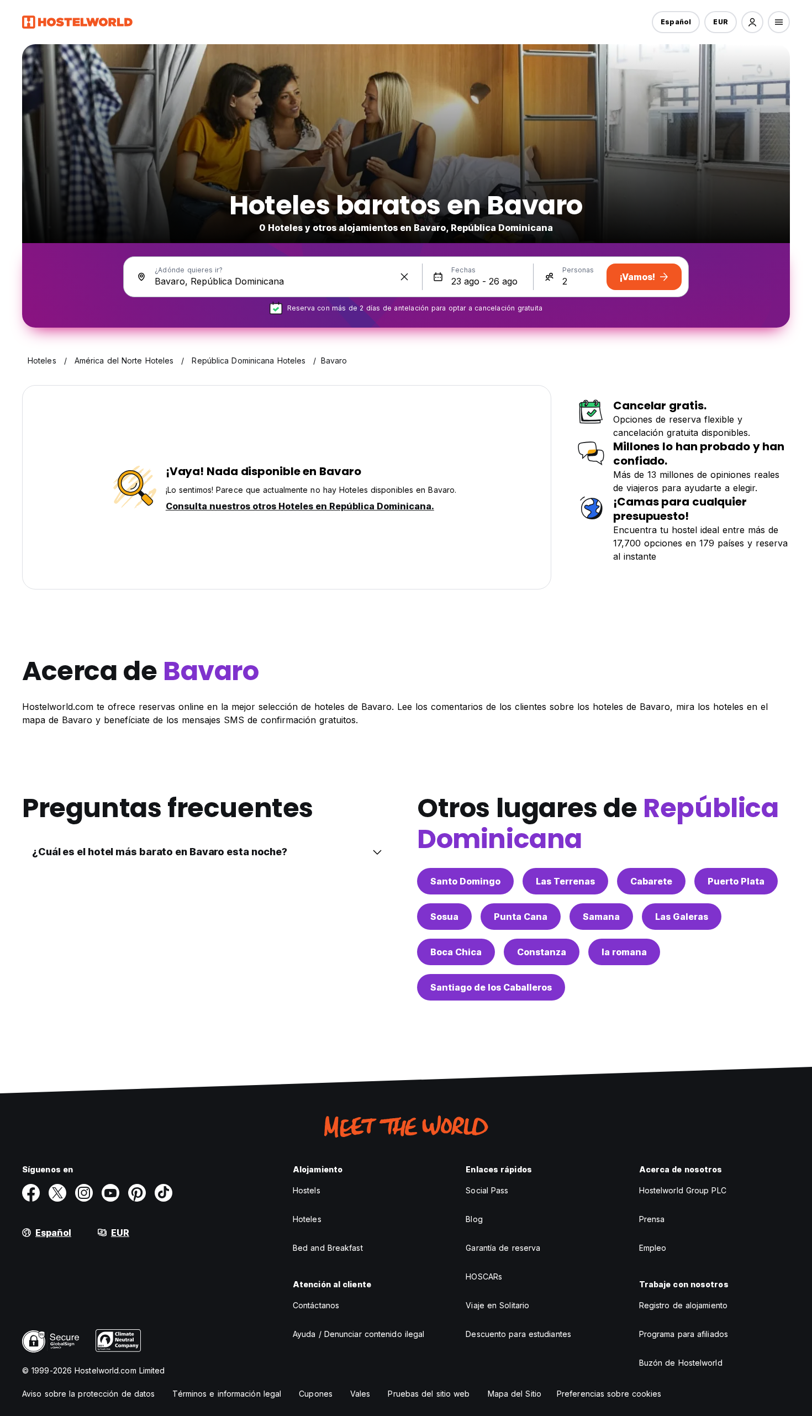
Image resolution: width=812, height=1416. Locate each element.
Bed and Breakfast (328, 1247)
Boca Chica (456, 951)
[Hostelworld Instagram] (84, 1193)
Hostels (306, 1190)
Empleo (653, 1247)
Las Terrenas (565, 881)
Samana (601, 916)
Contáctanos (316, 1305)
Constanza (541, 951)
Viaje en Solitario (497, 1305)
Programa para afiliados (683, 1334)
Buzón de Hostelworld (681, 1362)
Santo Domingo (465, 881)
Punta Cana (520, 916)
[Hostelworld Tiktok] (163, 1193)
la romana (624, 951)
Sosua (444, 916)
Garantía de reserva (503, 1247)
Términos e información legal (226, 1393)
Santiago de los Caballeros (491, 987)
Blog (474, 1219)
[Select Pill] (752, 22)
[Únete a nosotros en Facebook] (31, 1193)
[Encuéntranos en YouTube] (110, 1193)
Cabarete (651, 881)
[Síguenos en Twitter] (57, 1193)
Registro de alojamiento (683, 1305)
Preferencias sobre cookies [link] (609, 1393)
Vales (360, 1393)
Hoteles (307, 1219)
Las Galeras (681, 916)
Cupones (316, 1393)
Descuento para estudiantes (518, 1334)
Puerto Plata (736, 881)
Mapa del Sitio (514, 1393)
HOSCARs (484, 1276)
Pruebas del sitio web (429, 1393)
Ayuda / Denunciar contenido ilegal (358, 1334)
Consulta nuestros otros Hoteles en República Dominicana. (300, 506)
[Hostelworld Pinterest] (137, 1193)
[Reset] (404, 277)
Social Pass (487, 1190)
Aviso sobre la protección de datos (88, 1393)
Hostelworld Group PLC (682, 1190)
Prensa (652, 1219)
